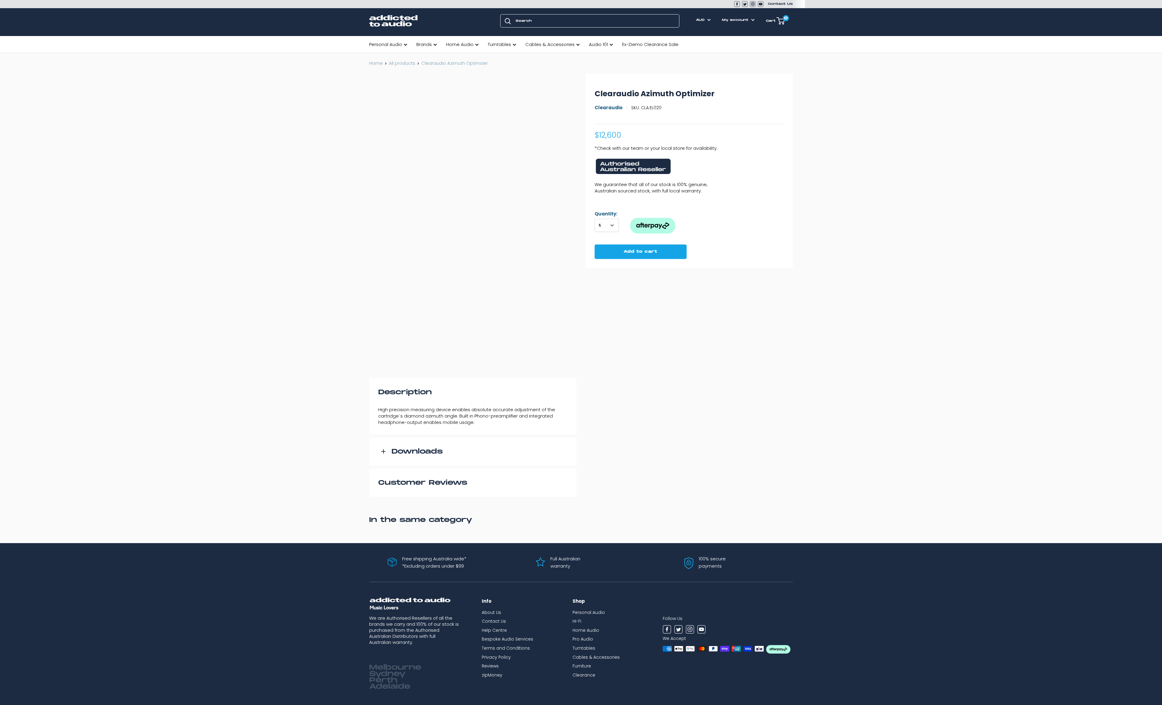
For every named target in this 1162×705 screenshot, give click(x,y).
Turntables (499, 44)
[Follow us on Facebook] (737, 4)
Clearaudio (608, 107)
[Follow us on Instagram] (753, 4)
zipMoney (492, 675)
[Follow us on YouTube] (760, 4)
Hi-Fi (577, 621)
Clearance (584, 675)
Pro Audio (583, 639)
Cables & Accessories (550, 44)
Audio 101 (598, 44)
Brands (424, 44)
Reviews (490, 666)
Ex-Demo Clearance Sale (650, 44)
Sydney (387, 674)
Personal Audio (385, 44)
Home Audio (460, 44)
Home (376, 63)
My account (736, 20)
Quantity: (606, 214)
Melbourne (395, 667)
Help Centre (494, 630)
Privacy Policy (496, 657)
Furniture (582, 666)
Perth (383, 680)
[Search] (507, 21)
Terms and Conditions (506, 648)
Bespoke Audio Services (507, 639)
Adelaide (389, 686)
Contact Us (780, 4)
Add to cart (640, 251)
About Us (491, 612)
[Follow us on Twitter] (745, 4)
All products (402, 63)
